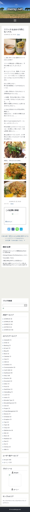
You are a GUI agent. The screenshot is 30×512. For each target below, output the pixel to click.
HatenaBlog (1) (8, 392)
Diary (18, 34)
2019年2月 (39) (8, 321)
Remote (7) (7, 414)
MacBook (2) (8, 438)
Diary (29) (7, 375)
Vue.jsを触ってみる (8, 258)
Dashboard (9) (8, 373)
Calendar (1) (7, 356)
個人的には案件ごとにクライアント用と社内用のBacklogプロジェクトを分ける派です (15, 264)
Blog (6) (6, 351)
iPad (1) (6, 441)
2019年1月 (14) (8, 324)
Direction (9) (7, 378)
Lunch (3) (7, 395)
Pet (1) (6, 444)
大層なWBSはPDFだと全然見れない (13, 260)
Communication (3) (9, 367)
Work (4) (6, 436)
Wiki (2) (6, 433)
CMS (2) (6, 362)
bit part (16, 472)
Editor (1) (6, 384)
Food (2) (6, 386)
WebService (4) (8, 430)
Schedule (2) (7, 416)
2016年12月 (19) (8, 330)
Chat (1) (6, 359)
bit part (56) (7, 459)
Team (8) (6, 425)
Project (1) (7, 408)
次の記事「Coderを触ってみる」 (14, 240)
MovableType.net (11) (10, 403)
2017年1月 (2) (8, 327)
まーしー (9, 221)
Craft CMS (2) (8, 370)
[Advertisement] (15, 283)
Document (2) (8, 381)
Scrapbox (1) (7, 419)
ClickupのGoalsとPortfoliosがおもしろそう (15, 255)
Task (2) (6, 422)
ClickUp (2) (7, 447)
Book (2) (6, 353)
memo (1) (6, 397)
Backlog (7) (7, 345)
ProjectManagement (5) (11, 411)
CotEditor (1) (8, 364)
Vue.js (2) (7, 427)
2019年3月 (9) (8, 319)
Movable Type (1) (9, 400)
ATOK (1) (6, 342)
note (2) (6, 405)
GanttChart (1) (8, 389)
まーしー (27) (8, 462)
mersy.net (15, 9)
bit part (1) (7, 348)
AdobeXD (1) (7, 340)
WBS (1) (6, 449)
